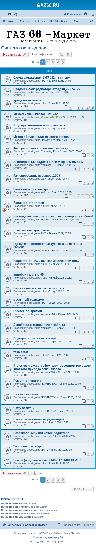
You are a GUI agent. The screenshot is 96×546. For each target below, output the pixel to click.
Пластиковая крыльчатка (32, 230)
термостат (20, 352)
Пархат (45, 139)
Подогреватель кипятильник (34, 338)
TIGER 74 (46, 411)
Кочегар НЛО (49, 250)
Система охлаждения (24, 47)
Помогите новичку (27, 380)
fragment (46, 165)
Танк (44, 277)
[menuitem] (12, 14)
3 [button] (53, 62)
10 (87, 107)
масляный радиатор (28, 299)
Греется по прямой (27, 311)
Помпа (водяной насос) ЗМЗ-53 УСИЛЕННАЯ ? (47, 460)
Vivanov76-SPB (50, 117)
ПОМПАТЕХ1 (49, 383)
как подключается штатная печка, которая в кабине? (53, 216)
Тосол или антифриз (28, 446)
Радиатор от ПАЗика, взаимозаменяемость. (46, 261)
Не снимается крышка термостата (38, 288)
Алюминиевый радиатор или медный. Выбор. (48, 162)
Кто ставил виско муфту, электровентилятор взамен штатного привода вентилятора (53, 367)
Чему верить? (23, 408)
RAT (43, 80)
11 (91, 107)
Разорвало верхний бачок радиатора (41, 433)
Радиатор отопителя (28, 202)
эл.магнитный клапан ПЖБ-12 (35, 114)
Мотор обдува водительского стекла (41, 136)
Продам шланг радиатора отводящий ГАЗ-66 (46, 89)
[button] (63, 62)
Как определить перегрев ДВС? (36, 175)
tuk (43, 103)
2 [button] (47, 62)
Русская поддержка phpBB (48, 537)
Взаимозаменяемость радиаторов (39, 419)
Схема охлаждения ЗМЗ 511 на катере (41, 77)
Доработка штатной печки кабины (39, 324)
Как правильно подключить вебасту (40, 148)
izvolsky (45, 436)
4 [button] (58, 62)
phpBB (40, 533)
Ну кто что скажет (26, 394)
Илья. (44, 449)
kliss (43, 341)
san (43, 92)
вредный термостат (28, 100)
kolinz (44, 192)
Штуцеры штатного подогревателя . (40, 125)
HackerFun (47, 219)
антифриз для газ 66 (28, 274)
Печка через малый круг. (32, 189)
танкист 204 (48, 314)
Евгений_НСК (49, 151)
